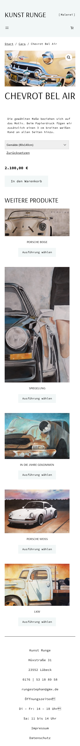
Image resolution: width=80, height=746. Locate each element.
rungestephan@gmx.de (40, 689)
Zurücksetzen (18, 153)
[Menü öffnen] (7, 28)
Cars (22, 44)
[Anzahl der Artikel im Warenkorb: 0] (72, 27)
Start (9, 44)
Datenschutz (40, 738)
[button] (68, 57)
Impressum (40, 728)
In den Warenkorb (26, 181)
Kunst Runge (25, 14)
